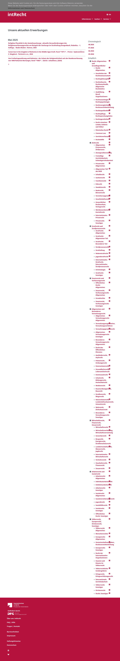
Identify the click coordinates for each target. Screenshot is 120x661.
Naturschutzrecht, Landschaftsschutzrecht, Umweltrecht (102, 402)
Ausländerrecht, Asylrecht (102, 356)
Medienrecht (100, 386)
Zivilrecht (95, 143)
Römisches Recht (102, 130)
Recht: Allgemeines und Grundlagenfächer (99, 63)
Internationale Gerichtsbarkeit (101, 580)
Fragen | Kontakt (13, 626)
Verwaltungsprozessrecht (102, 329)
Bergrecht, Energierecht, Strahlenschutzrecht (102, 441)
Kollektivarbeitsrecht (102, 485)
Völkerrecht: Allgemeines (100, 529)
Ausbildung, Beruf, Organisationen (101, 94)
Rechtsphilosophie (102, 79)
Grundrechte (100, 298)
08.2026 (91, 44)
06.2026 (91, 51)
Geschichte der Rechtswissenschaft (102, 74)
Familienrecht (101, 181)
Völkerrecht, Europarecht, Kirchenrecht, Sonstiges (97, 522)
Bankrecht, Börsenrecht (100, 191)
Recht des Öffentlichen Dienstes (100, 349)
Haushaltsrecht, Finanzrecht (102, 464)
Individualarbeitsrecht (102, 482)
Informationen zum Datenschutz (21, 8)
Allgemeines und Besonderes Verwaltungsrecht (98, 311)
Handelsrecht (101, 187)
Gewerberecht (101, 436)
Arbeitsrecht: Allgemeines (100, 477)
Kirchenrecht (100, 590)
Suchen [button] (97, 19)
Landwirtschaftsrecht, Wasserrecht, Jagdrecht (102, 449)
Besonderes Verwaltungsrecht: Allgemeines (102, 342)
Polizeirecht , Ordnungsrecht (101, 362)
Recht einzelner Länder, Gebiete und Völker (101, 124)
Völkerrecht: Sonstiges (100, 586)
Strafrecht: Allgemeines (100, 232)
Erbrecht (99, 184)
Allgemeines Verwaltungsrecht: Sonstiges (102, 334)
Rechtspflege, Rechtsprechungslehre (102, 115)
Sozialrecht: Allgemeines (100, 494)
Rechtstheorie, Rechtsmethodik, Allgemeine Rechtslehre (102, 85)
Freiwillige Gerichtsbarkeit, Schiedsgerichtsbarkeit (102, 158)
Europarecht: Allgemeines (100, 538)
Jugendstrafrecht (102, 257)
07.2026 (91, 48)
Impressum (11, 636)
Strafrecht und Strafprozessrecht (98, 227)
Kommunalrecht (102, 375)
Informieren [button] (86, 19)
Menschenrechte (102, 534)
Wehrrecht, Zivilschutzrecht (101, 408)
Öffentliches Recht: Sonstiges (102, 515)
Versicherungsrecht (102, 196)
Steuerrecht (100, 468)
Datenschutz (11, 645)
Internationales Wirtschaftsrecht (102, 455)
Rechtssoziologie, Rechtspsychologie (102, 101)
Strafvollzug (100, 250)
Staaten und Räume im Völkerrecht (100, 563)
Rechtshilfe (100, 140)
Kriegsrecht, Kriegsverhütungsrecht (102, 575)
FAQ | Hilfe (11, 622)
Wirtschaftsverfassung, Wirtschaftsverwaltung (102, 431)
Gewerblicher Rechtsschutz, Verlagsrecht (101, 204)
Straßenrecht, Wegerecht (101, 395)
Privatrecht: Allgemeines (100, 165)
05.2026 (91, 54)
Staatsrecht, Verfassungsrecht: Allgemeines (102, 292)
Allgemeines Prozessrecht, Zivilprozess (101, 147)
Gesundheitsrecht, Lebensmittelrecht (102, 370)
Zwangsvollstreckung (102, 153)
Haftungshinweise (14, 641)
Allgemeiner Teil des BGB (102, 170)
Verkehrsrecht (101, 460)
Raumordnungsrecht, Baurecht (102, 390)
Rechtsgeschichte (102, 119)
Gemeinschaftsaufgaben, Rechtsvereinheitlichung (102, 543)
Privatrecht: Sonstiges (100, 222)
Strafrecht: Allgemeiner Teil (102, 237)
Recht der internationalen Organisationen (101, 555)
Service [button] (106, 19)
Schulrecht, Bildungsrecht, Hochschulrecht (101, 380)
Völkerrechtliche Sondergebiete (102, 570)
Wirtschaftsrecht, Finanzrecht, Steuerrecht (98, 422)
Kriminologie (100, 270)
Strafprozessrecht (102, 247)
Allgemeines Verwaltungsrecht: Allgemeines (102, 318)
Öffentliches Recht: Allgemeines (100, 285)
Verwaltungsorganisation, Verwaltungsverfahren (102, 324)
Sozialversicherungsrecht (102, 499)
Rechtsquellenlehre (102, 110)
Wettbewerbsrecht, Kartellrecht (102, 211)
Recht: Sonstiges (102, 593)
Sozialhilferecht (101, 505)
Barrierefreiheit (13, 632)
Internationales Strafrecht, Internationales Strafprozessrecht (102, 263)
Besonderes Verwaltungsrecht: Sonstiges (102, 415)
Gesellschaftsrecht (102, 199)
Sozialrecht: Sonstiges (100, 509)
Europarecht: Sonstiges (100, 549)
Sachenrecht (100, 178)
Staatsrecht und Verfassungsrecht (98, 279)
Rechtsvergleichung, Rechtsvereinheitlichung (102, 106)
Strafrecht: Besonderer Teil (101, 243)
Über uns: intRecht (14, 618)
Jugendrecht (100, 502)
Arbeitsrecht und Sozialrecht (98, 473)
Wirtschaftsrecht (102, 427)
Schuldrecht (100, 174)
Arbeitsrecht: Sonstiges (100, 489)
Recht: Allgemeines (100, 69)
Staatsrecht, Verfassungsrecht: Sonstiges (102, 303)
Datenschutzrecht (102, 366)
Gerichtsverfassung (102, 136)
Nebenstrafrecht (102, 253)
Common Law (101, 133)
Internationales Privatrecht (101, 216)
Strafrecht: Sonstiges (100, 274)
